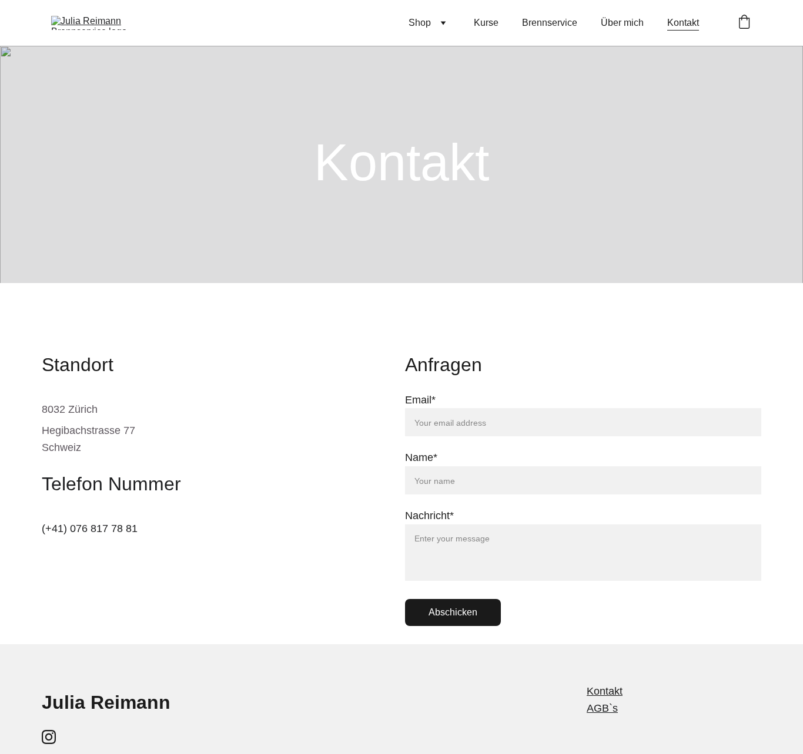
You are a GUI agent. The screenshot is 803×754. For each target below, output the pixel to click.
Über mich (622, 23)
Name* (421, 457)
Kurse (486, 23)
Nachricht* (429, 515)
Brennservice (549, 23)
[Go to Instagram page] (49, 737)
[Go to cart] (744, 23)
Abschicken (453, 612)
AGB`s (602, 708)
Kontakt (683, 23)
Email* (420, 400)
